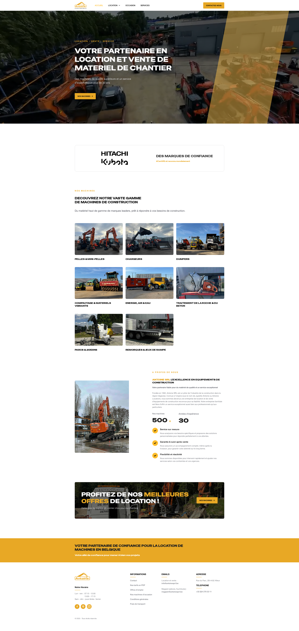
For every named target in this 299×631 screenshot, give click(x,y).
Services (145, 5)
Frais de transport (137, 604)
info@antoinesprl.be (170, 583)
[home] (80, 5)
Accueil (99, 5)
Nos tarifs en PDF (137, 585)
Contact (133, 580)
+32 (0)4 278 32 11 (204, 591)
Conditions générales (139, 599)
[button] (114, 5)
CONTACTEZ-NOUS (213, 5)
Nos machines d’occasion (141, 594)
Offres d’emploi (136, 590)
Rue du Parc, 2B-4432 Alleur (208, 580)
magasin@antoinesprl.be (172, 592)
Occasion (130, 5)
